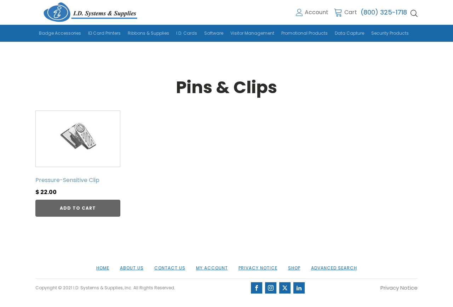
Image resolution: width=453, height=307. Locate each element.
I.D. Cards (186, 33)
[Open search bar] (414, 13)
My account (212, 268)
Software (213, 33)
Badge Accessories (60, 33)
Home (102, 268)
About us (132, 268)
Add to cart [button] (78, 208)
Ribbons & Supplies (148, 33)
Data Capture (349, 33)
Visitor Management (252, 33)
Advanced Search (334, 268)
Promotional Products (304, 33)
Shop (294, 268)
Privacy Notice (258, 268)
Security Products (390, 33)
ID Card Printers (104, 33)
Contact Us (169, 268)
